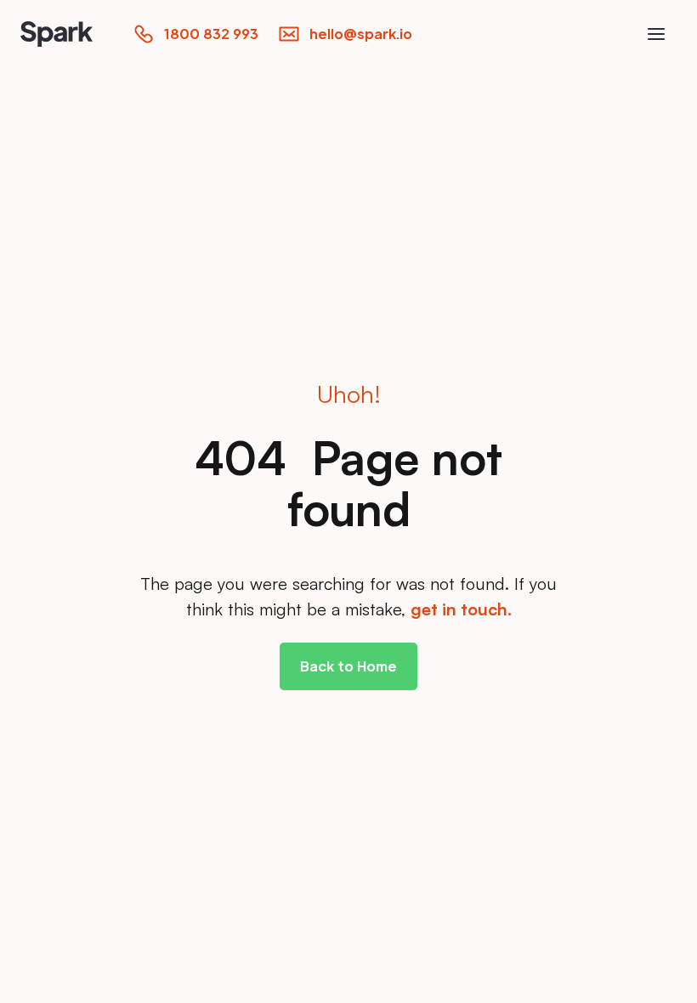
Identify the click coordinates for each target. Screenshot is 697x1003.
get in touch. (461, 609)
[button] (656, 34)
